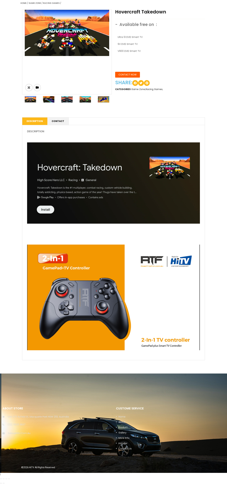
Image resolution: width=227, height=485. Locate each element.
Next (116, 99)
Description (35, 121)
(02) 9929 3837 (16, 424)
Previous (17, 99)
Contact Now (127, 74)
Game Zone (35, 3)
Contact (58, 121)
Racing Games (51, 3)
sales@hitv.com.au (19, 433)
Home (23, 3)
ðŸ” (29, 87)
